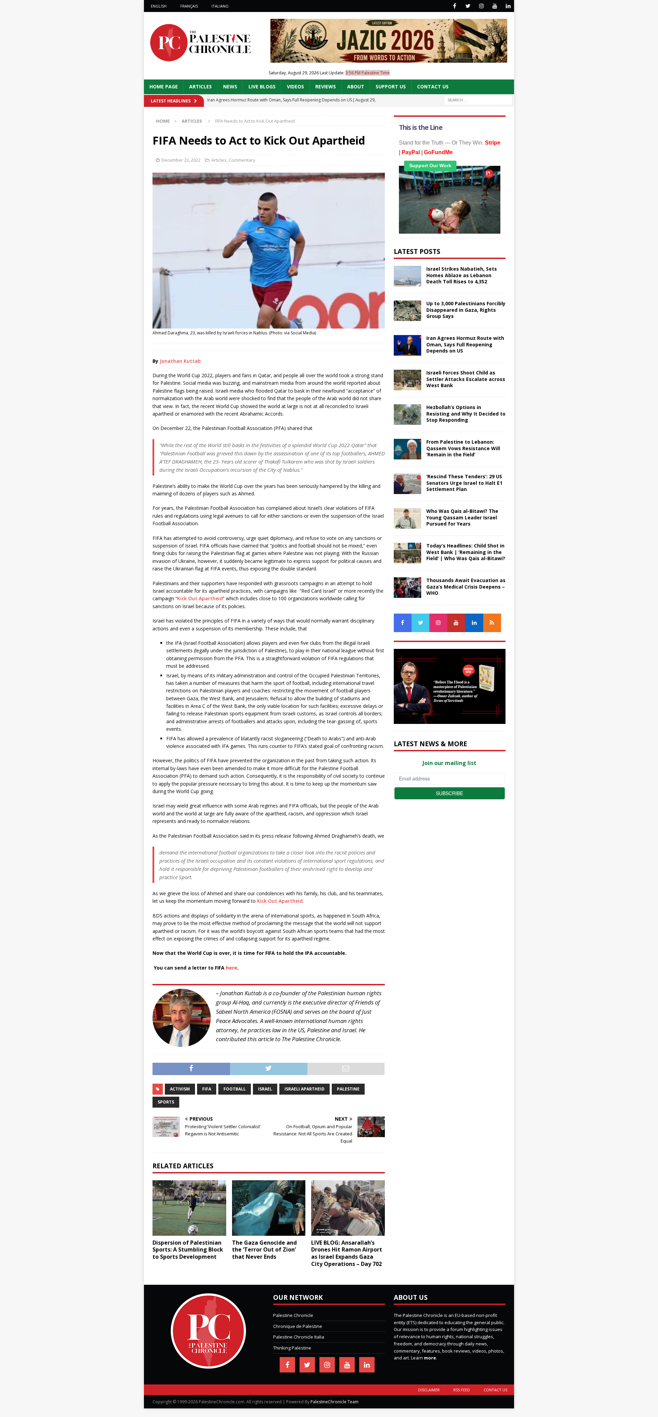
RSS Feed (461, 1389)
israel (265, 1089)
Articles (200, 86)
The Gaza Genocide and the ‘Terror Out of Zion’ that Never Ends (264, 1250)
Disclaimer (429, 1389)
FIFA (206, 1089)
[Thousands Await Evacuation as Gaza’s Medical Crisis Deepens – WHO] (407, 587)
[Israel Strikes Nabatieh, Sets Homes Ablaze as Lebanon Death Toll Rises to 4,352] (407, 276)
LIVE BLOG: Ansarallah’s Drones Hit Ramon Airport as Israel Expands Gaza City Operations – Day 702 (346, 1253)
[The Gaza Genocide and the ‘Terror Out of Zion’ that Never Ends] (269, 1207)
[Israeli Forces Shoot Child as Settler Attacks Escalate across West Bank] (407, 380)
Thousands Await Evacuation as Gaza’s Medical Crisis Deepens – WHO (465, 586)
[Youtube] (495, 6)
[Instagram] (481, 6)
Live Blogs (262, 86)
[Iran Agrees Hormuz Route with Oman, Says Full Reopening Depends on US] (407, 345)
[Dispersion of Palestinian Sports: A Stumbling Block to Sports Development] (189, 1207)
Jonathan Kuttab (180, 361)
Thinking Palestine (292, 1348)
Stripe (492, 143)
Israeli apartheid (304, 1089)
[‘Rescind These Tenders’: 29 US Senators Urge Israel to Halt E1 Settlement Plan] (407, 483)
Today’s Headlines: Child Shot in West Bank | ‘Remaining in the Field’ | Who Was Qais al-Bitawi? (465, 551)
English (159, 6)
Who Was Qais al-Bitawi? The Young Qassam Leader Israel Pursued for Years (462, 517)
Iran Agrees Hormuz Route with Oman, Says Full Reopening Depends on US (465, 344)
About (355, 86)
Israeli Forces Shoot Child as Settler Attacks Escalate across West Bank (465, 378)
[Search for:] (478, 99)
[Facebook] (455, 6)
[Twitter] (468, 6)
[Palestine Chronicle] (208, 1365)
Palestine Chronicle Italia (298, 1337)
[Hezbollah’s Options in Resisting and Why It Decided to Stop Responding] (407, 414)
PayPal (411, 152)
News (230, 86)
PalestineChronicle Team (334, 1402)
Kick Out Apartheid (200, 598)
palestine (348, 1089)
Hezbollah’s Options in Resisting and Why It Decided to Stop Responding (465, 413)
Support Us (391, 86)
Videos (295, 86)
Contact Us (433, 86)
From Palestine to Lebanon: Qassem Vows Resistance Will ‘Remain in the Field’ (463, 448)
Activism (180, 1089)
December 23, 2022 (180, 160)
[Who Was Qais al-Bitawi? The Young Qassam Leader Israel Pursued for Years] (407, 518)
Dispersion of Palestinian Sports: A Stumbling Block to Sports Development (188, 1250)
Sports (166, 1102)
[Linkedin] (508, 6)
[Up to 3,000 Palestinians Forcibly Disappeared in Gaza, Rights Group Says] (407, 310)
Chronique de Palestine (297, 1326)
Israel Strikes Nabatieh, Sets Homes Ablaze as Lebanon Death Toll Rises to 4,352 (461, 275)
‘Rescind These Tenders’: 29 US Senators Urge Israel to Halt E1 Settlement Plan (464, 482)
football (234, 1089)
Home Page (163, 86)
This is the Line (420, 127)
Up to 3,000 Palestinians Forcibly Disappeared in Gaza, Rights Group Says (465, 309)
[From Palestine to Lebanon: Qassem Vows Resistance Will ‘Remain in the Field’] (407, 449)
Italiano (220, 6)
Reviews (325, 86)
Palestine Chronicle (293, 1315)
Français (189, 6)
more (430, 1358)
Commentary (242, 160)
